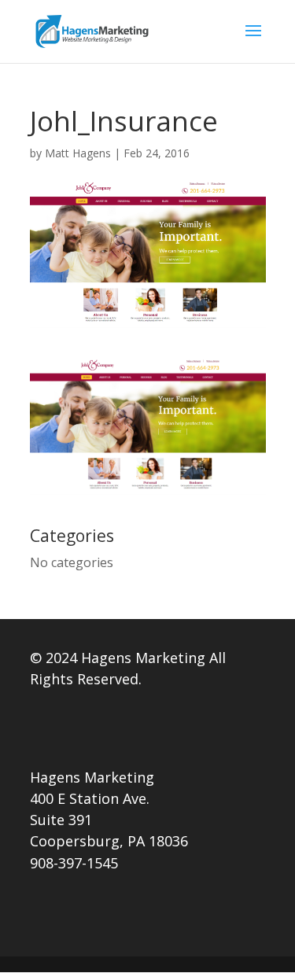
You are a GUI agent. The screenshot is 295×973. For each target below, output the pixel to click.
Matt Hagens (78, 153)
